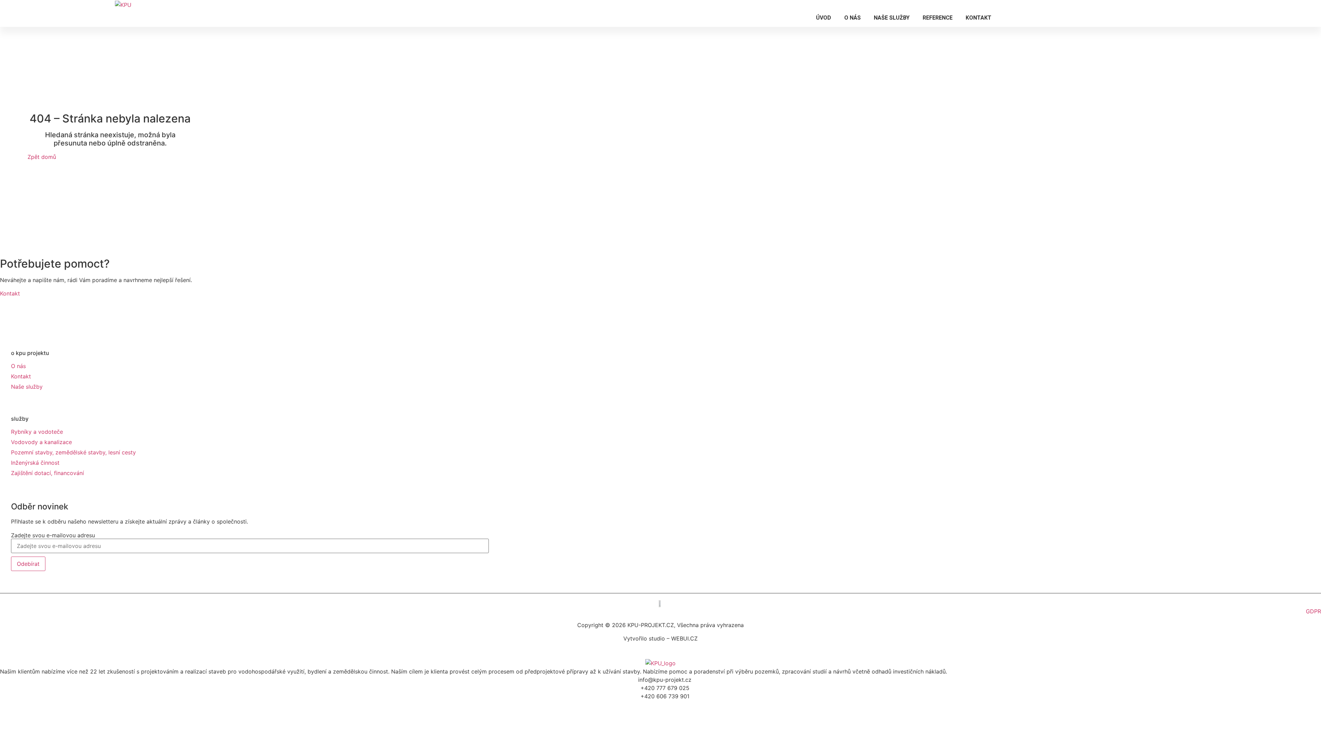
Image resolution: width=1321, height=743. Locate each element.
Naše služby (892, 18)
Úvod (823, 18)
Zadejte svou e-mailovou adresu (53, 535)
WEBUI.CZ (683, 638)
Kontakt (978, 18)
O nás (852, 18)
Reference (938, 18)
